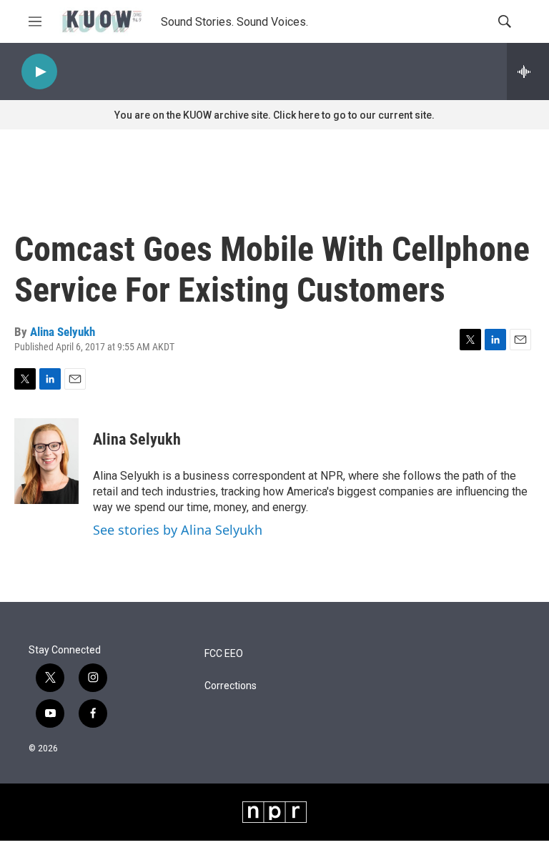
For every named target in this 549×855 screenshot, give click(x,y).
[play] (39, 72)
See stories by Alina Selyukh (177, 529)
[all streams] (528, 71)
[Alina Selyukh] (46, 461)
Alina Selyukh (62, 332)
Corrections (230, 686)
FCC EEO (223, 653)
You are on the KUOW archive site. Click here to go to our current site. (274, 115)
